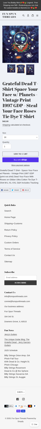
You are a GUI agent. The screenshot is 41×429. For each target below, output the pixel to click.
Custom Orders (11, 242)
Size (4, 133)
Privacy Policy (11, 236)
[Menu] (37, 15)
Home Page (10, 217)
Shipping (6, 125)
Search (7, 211)
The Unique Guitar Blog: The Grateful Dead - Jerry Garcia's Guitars (17, 342)
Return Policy (10, 230)
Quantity (5, 142)
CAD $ (19, 392)
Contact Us (9, 255)
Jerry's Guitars (10, 334)
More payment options (20, 165)
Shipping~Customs (13, 223)
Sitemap (8, 261)
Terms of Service (12, 249)
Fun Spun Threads (9, 15)
